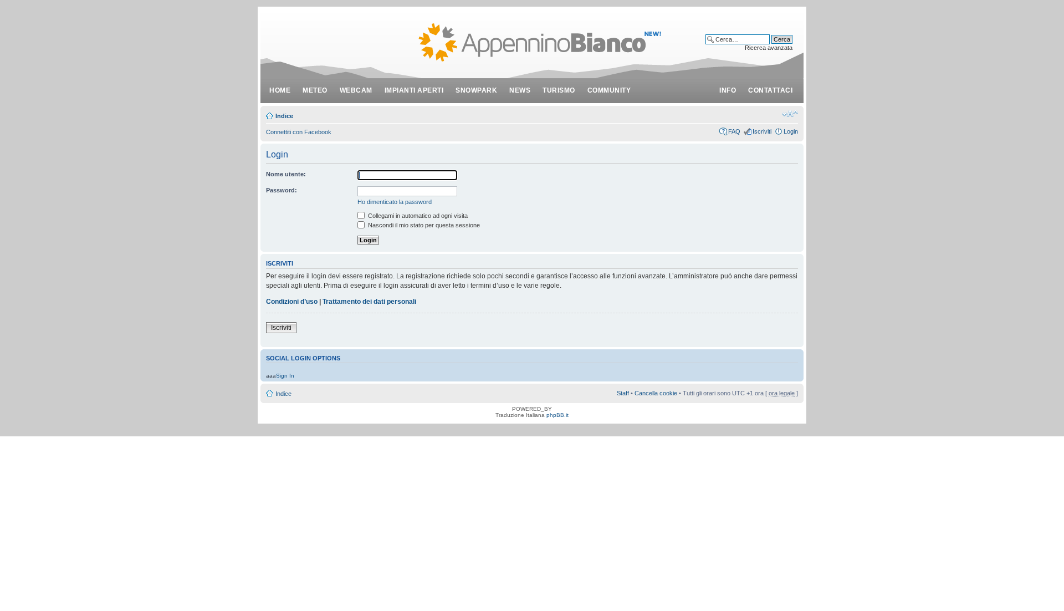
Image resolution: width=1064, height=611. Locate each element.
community (609, 90)
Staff (623, 393)
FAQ (734, 131)
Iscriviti (762, 131)
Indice (284, 116)
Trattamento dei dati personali (369, 302)
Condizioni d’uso (292, 302)
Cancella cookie (656, 393)
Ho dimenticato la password (394, 201)
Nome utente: (286, 174)
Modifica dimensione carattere (790, 114)
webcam (356, 90)
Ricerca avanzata (768, 47)
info (727, 90)
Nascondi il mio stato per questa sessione (423, 225)
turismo (559, 90)
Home (279, 90)
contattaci (770, 90)
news (519, 90)
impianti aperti (414, 90)
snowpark (476, 90)
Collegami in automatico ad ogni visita (417, 215)
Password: (281, 190)
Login (791, 131)
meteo (315, 90)
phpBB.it (557, 415)
